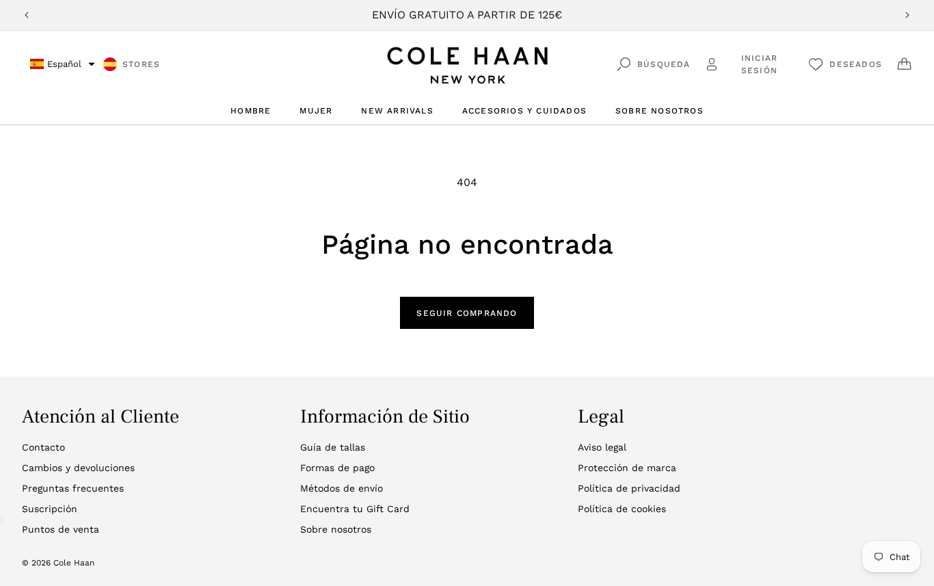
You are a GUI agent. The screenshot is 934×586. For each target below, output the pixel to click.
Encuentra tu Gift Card (355, 508)
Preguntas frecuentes (73, 488)
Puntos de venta (60, 529)
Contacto (43, 447)
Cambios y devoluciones (78, 467)
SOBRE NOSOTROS (659, 111)
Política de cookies (622, 508)
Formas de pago (337, 467)
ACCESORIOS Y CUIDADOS (524, 111)
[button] (62, 64)
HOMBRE (250, 111)
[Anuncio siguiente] (907, 15)
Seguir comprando (466, 313)
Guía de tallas (332, 447)
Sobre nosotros (335, 529)
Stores (141, 64)
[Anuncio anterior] (27, 15)
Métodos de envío (341, 488)
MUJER (315, 111)
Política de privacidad (629, 488)
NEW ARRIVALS (397, 111)
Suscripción (49, 508)
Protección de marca (627, 467)
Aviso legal (602, 447)
